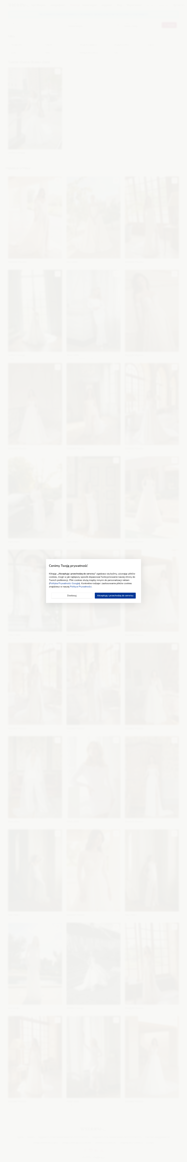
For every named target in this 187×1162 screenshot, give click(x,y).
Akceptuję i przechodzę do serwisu (115, 595)
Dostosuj (72, 595)
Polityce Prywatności (81, 586)
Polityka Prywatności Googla (64, 583)
